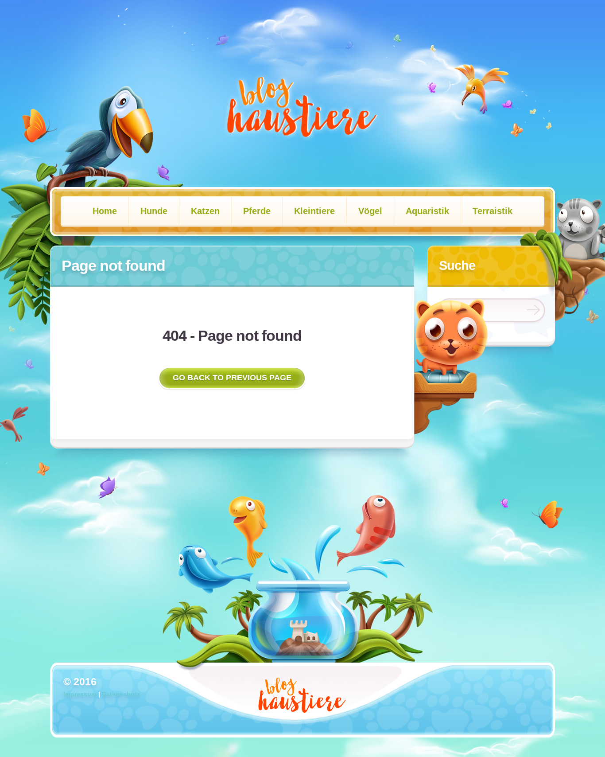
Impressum (80, 694)
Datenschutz (121, 694)
